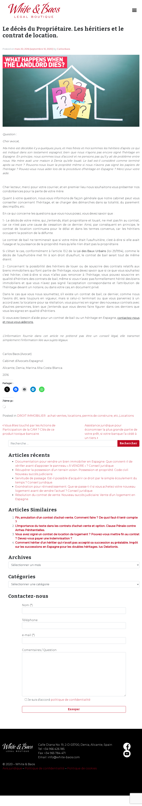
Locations (126, 415)
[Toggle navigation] (134, 10)
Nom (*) (27, 605)
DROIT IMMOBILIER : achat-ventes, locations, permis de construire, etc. (68, 415)
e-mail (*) (28, 635)
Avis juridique (12, 768)
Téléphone (30, 620)
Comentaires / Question (39, 650)
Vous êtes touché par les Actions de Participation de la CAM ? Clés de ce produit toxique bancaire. (29, 429)
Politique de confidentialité (44, 768)
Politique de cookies (82, 768)
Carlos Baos (63, 48)
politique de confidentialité (70, 699)
